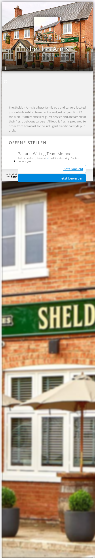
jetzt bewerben (72, 178)
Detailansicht (73, 169)
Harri (14, 176)
